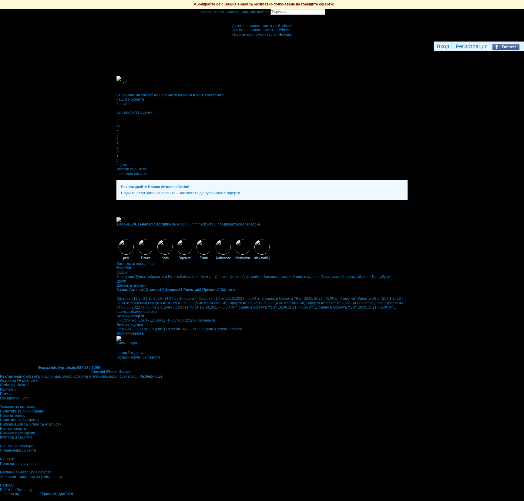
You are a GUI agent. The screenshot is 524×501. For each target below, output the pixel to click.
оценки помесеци (125, 167)
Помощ (6, 394)
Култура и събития (16, 437)
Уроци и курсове (307, 277)
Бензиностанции (278, 277)
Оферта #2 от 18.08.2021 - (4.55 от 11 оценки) (292, 307)
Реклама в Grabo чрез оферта (26, 472)
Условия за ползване (18, 407)
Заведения (125, 277)
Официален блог (14, 398)
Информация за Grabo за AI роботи (31, 424)
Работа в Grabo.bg (16, 490)
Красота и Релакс (165, 277)
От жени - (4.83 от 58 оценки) (191, 329)
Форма (44, 368)
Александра (126, 343)
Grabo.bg (11, 494)
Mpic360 (123, 268)
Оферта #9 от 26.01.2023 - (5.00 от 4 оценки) (317, 298)
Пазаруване (331, 277)
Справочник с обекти (18, 450)
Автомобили (253, 277)
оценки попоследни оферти (131, 171)
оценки (144, 112)
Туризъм (142, 277)
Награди (7, 485)
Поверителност (13, 415)
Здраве (365, 277)
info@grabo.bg (63, 368)
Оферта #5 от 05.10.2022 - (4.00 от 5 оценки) (345, 303)
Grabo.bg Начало (14, 385)
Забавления (190, 277)
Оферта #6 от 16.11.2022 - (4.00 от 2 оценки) (266, 303)
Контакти (8, 389)
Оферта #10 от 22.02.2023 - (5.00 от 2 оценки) (238, 298)
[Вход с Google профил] (522, 46)
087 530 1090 (88, 368)
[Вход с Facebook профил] (506, 46)
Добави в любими (131, 285)
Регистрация (472, 46)
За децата (350, 277)
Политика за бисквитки (19, 420)
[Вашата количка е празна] (262, 17)
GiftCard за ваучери (16, 446)
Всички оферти (144, 311)
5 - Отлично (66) (130, 320)
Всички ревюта (229, 329)
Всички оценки (202, 320)
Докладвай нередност (135, 264)
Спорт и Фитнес (228, 277)
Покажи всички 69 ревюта (138, 357)
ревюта (125, 112)
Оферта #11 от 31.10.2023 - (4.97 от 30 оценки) (157, 298)
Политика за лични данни (22, 411)
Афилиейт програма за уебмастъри (31, 477)
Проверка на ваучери (18, 464)
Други (386, 277)
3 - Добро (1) (155, 320)
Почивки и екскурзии (17, 433)
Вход (443, 46)
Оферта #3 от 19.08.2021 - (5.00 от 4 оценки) (213, 307)
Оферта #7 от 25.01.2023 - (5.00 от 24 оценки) (187, 303)
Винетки (7, 459)
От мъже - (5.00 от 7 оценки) (140, 329)
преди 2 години (129, 353)
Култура (208, 277)
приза (123, 104)
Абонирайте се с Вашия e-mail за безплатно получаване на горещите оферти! (264, 4)
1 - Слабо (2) (178, 320)
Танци (376, 277)
